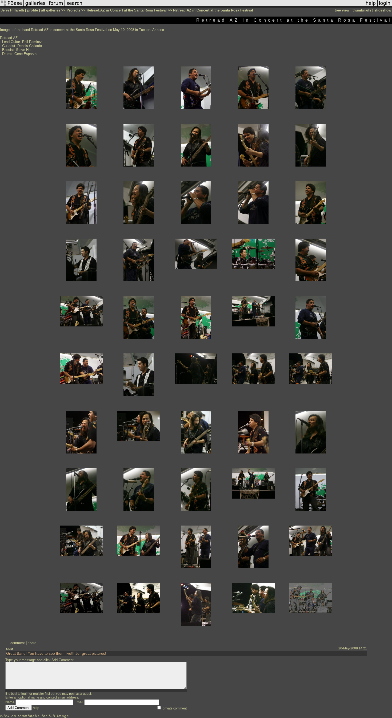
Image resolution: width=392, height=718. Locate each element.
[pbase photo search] (74, 6)
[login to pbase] (385, 6)
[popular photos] (224, 6)
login (25, 694)
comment (17, 643)
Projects (73, 10)
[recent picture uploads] (35, 6)
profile (32, 10)
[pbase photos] (12, 6)
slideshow (382, 10)
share (32, 643)
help (36, 708)
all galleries (50, 10)
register (38, 694)
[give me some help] (371, 6)
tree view (342, 10)
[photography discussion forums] (56, 6)
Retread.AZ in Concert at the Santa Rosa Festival (127, 10)
